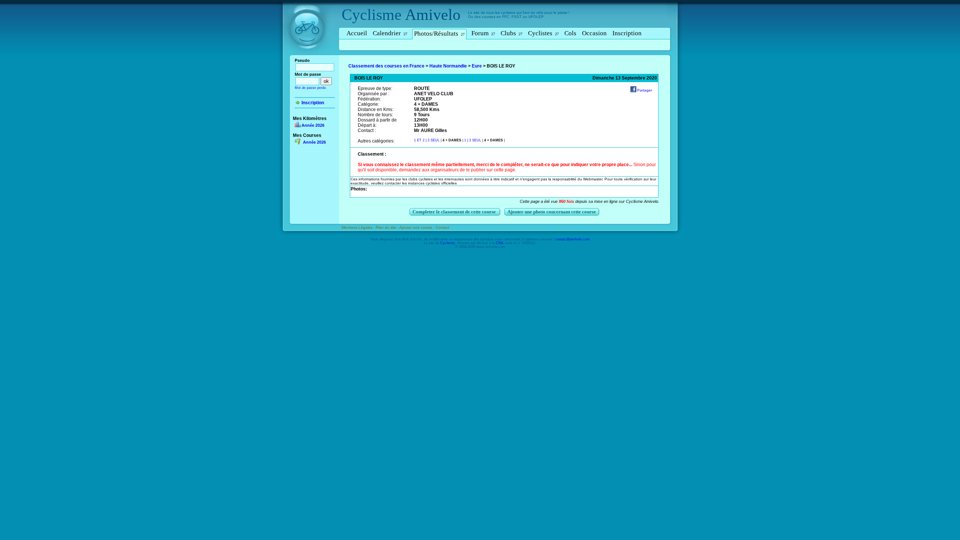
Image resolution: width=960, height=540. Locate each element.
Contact (442, 227)
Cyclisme (372, 14)
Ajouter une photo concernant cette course (551, 211)
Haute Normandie (448, 66)
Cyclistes (543, 33)
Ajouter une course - (417, 227)
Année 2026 (313, 125)
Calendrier (390, 33)
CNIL (500, 243)
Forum (483, 33)
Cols (570, 33)
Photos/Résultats (439, 33)
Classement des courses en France (386, 66)
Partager (644, 90)
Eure (477, 66)
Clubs (511, 33)
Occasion (594, 33)
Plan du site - (387, 227)
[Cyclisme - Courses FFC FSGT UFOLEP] (309, 56)
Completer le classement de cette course (454, 211)
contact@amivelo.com (572, 239)
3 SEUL (434, 140)
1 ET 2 (419, 140)
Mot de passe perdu (310, 88)
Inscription (627, 33)
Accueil (356, 33)
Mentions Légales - (359, 227)
